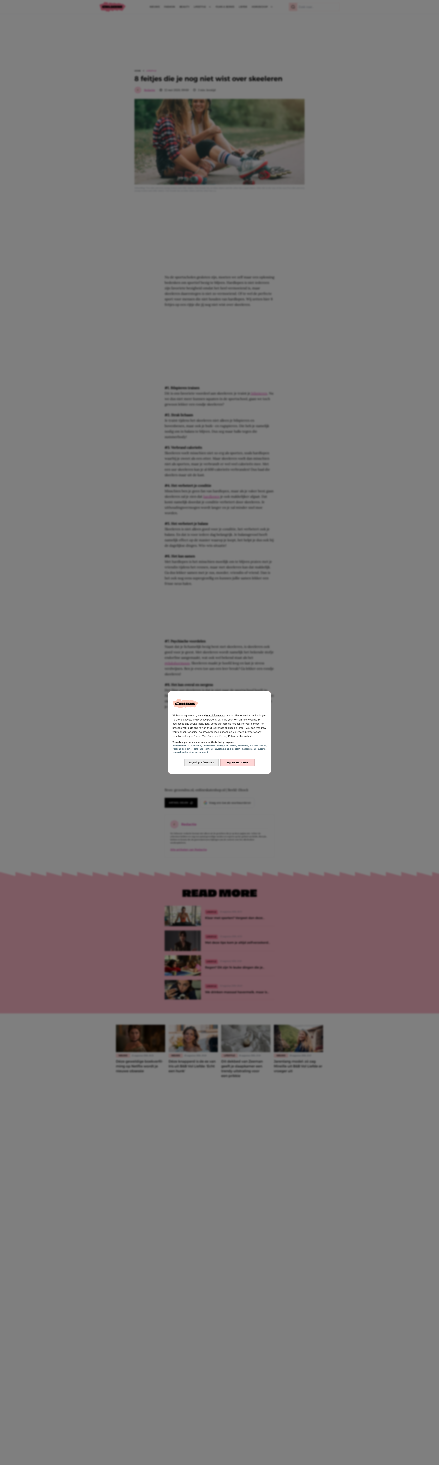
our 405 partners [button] (215, 715)
